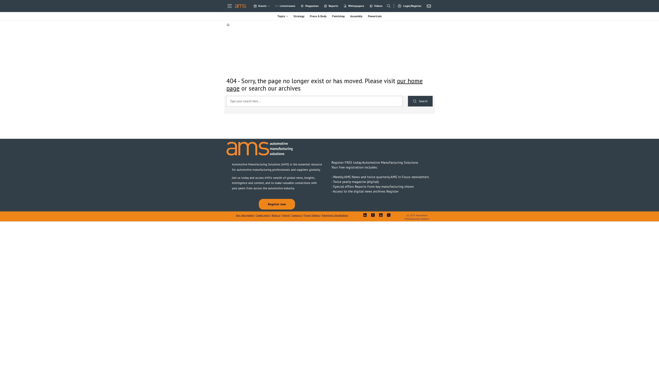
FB (373, 215)
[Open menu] (229, 6)
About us (275, 215)
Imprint (286, 215)
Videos (378, 6)
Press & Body (318, 16)
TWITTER (389, 215)
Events (262, 6)
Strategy (298, 16)
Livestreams (287, 6)
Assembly (356, 16)
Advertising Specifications (335, 215)
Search (423, 101)
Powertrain (375, 16)
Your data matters (245, 215)
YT (381, 215)
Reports (333, 6)
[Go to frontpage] (240, 6)
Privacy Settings (312, 215)
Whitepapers (356, 6)
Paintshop (338, 16)
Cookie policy (263, 215)
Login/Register (412, 6)
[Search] (388, 6)
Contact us (296, 215)
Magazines (312, 6)
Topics (281, 16)
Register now (277, 204)
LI (365, 215)
